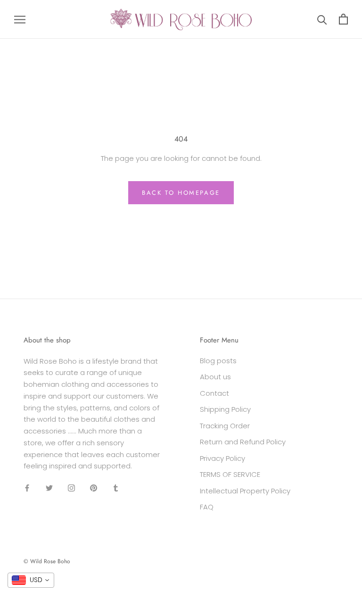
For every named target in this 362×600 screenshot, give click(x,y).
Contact (214, 393)
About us (215, 377)
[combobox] (31, 580)
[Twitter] (49, 487)
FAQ (207, 507)
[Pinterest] (93, 487)
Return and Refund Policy (243, 442)
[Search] (322, 19)
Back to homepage (181, 192)
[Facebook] (27, 487)
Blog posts (218, 361)
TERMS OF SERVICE (230, 474)
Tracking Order (225, 426)
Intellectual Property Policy (245, 491)
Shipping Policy (225, 409)
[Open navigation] (19, 19)
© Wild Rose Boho (47, 561)
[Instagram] (71, 487)
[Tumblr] (115, 487)
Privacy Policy (222, 458)
